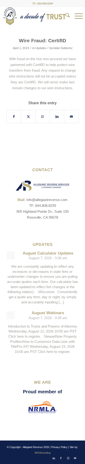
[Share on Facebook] (14, 116)
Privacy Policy (59, 447)
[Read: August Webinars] (10, 315)
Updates (40, 48)
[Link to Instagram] (68, 458)
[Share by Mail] (71, 116)
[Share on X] (28, 116)
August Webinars (48, 313)
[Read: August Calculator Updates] (10, 255)
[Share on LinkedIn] (57, 116)
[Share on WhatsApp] (43, 116)
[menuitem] (65, 16)
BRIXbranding (43, 452)
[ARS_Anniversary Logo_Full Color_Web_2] (34, 16)
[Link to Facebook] (60, 458)
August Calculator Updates (48, 253)
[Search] (65, 16)
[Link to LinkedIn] (53, 458)
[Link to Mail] (75, 458)
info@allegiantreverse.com (47, 200)
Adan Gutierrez (62, 48)
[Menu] (76, 16)
